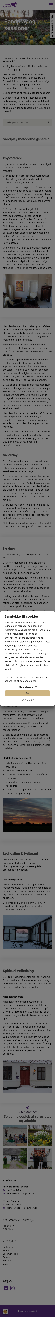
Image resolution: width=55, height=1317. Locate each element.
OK (27, 693)
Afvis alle (27, 700)
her (34, 680)
